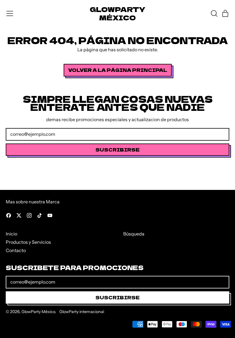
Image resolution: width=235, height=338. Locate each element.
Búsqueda (133, 234)
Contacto (16, 250)
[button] (214, 13)
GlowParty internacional (81, 311)
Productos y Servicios (28, 242)
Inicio (11, 234)
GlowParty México (117, 13)
